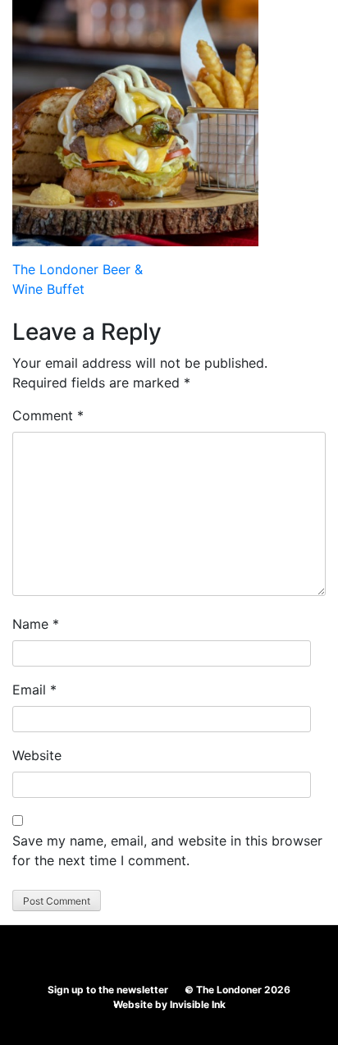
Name (35, 624)
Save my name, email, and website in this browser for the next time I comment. (167, 850)
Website (37, 755)
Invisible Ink (198, 1004)
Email (34, 689)
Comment (48, 415)
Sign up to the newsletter (108, 989)
